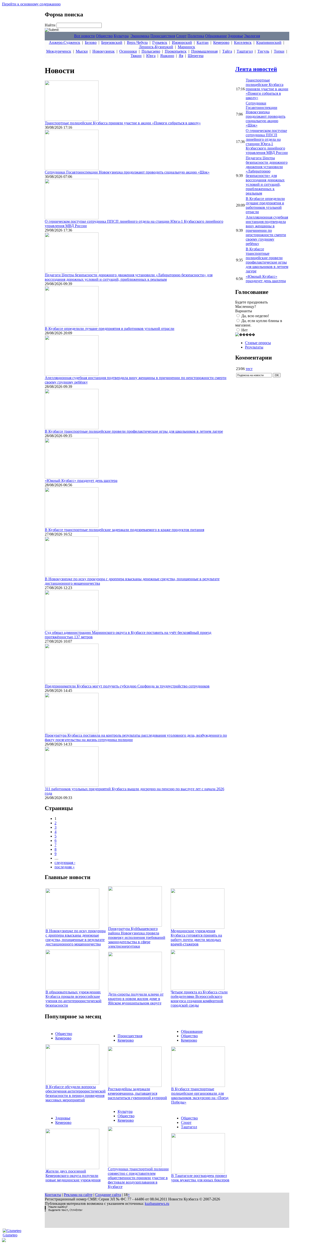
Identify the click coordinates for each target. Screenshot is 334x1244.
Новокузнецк (103, 51)
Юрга (151, 56)
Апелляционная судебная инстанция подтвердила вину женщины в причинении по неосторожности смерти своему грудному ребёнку (267, 230)
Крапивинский (268, 42)
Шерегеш (195, 56)
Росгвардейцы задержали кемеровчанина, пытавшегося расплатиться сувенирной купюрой (137, 1093)
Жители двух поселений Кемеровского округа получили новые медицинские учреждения (72, 1175)
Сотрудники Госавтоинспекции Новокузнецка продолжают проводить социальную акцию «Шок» (127, 172)
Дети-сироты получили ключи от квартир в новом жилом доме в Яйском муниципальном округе (136, 998)
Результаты (254, 347)
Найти (50, 25)
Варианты (243, 311)
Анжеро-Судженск (64, 42)
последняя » (65, 867)
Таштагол (245, 51)
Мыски (82, 51)
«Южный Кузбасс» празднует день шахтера (81, 480)
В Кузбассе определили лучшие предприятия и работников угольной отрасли (109, 328)
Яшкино (167, 56)
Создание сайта (108, 1195)
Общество (104, 36)
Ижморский (182, 42)
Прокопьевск (176, 51)
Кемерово (221, 42)
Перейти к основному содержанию (31, 4)
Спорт (181, 36)
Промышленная (204, 51)
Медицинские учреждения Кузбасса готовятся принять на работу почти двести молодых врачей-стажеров (196, 937)
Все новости (84, 36)
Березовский (111, 42)
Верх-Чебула (137, 42)
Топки (279, 51)
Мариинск (186, 47)
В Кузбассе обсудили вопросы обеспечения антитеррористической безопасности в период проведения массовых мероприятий (75, 1093)
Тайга (227, 51)
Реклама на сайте (78, 1195)
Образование (216, 36)
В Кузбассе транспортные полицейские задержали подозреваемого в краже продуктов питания (124, 530)
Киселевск (243, 42)
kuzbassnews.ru (157, 1203)
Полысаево (151, 51)
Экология (252, 36)
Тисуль (263, 51)
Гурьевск (159, 42)
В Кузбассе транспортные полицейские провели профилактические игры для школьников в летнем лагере (134, 431)
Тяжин (136, 56)
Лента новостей (256, 69)
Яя (181, 56)
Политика (196, 36)
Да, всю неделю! (255, 316)
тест (249, 369)
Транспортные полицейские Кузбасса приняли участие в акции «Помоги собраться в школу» (123, 123)
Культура (121, 36)
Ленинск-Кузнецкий (156, 47)
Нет (244, 330)
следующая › (65, 862)
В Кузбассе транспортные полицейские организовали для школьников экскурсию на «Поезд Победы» (199, 1095)
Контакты (53, 1195)
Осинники (128, 51)
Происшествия (162, 36)
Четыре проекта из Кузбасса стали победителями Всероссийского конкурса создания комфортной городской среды (199, 998)
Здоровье (235, 36)
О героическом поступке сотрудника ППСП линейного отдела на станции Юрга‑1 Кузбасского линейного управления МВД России (267, 141)
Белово (91, 42)
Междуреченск (58, 51)
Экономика (140, 36)
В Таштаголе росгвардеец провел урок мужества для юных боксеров (200, 1178)
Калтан (203, 42)
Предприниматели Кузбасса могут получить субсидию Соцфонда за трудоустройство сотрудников (127, 686)
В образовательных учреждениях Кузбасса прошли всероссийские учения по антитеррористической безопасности (73, 998)
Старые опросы (258, 343)
